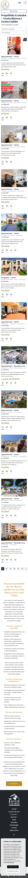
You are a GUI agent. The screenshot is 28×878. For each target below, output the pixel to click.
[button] (14, 29)
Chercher (15, 11)
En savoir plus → (14, 783)
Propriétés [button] (13, 814)
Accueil (14, 809)
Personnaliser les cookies (13, 871)
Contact (14, 828)
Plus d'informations (9, 862)
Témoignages (14, 825)
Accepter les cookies (13, 866)
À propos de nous (14, 812)
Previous (3, 45)
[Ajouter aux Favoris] (25, 39)
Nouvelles (14, 822)
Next (25, 45)
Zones (14, 820)
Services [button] (13, 817)
